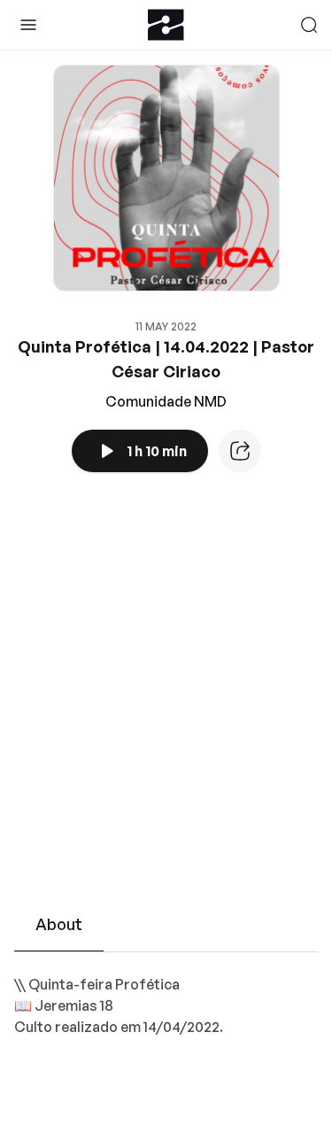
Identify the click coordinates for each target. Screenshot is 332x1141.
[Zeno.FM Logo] (166, 25)
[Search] (309, 25)
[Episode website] (240, 451)
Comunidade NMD (166, 401)
